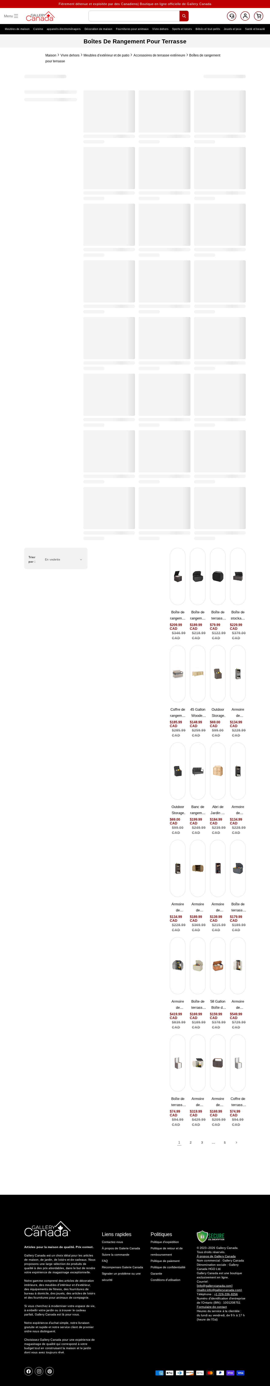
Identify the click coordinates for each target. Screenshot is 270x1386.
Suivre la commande (115, 1254)
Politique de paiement (165, 1261)
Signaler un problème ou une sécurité (121, 1277)
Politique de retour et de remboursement (167, 1251)
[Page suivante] (236, 1142)
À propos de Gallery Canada (216, 1256)
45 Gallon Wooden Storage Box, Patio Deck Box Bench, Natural (197, 713)
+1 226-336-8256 (226, 1294)
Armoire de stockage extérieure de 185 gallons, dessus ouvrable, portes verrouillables (198, 1102)
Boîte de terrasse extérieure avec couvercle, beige (178, 1102)
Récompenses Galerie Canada (122, 1267)
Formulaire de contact (212, 1306)
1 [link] (179, 1142)
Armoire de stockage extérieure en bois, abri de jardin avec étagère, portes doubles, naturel (198, 907)
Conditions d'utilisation (165, 1280)
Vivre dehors (70, 55)
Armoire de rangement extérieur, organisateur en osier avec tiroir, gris (238, 713)
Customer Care (231, 16)
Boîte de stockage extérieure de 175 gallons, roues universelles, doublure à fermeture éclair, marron (238, 615)
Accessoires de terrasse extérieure (159, 55)
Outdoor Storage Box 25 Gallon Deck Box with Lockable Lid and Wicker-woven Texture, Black (177, 810)
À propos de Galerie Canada (121, 1248)
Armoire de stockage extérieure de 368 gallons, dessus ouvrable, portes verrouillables (238, 1005)
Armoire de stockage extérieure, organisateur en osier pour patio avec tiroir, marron (178, 907)
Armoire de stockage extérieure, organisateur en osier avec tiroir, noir (238, 810)
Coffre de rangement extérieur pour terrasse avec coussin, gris (178, 713)
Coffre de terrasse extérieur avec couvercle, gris (238, 1102)
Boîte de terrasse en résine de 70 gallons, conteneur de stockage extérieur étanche (198, 1005)
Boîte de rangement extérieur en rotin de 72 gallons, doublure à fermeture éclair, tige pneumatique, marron (178, 615)
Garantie (156, 1273)
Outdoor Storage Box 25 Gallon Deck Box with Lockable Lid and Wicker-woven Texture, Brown (217, 713)
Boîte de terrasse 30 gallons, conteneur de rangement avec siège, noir (218, 615)
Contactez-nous (112, 1242)
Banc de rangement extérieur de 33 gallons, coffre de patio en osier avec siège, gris (198, 810)
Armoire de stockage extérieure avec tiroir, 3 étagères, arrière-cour (218, 907)
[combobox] (138, 16)
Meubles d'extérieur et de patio (106, 55)
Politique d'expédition (165, 1242)
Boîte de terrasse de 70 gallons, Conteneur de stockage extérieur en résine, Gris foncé (238, 907)
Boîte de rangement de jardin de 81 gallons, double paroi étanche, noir (198, 615)
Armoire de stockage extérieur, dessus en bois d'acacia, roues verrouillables (218, 1102)
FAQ (105, 1261)
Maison (50, 55)
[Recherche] (184, 16)
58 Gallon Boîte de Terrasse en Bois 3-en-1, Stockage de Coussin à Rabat (218, 1005)
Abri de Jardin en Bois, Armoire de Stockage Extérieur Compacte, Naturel (217, 810)
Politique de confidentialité (168, 1267)
